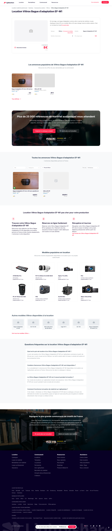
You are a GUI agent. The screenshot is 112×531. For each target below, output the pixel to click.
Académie (37, 457)
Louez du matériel (17, 460)
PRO (16, 91)
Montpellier (59, 490)
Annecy (14, 492)
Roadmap (60, 465)
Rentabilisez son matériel (19, 462)
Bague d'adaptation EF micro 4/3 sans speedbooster (25, 89)
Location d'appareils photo (38, 510)
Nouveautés (60, 462)
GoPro (50, 498)
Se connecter (95, 2)
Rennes (66, 490)
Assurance (15, 468)
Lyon (23, 490)
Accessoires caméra (39, 8)
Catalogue (15, 457)
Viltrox (48, 8)
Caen (87, 490)
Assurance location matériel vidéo (52, 518)
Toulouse (28, 490)
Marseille (18, 490)
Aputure (41, 498)
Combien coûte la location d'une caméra (22, 518)
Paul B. (14, 91)
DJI (26, 498)
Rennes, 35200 (16, 192)
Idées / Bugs (83, 465)
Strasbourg (53, 490)
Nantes (37, 490)
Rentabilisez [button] (31, 2)
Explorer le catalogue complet (44, 131)
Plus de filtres (47, 167)
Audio (24, 504)
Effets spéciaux (52, 504)
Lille (48, 490)
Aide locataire (84, 460)
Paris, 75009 (46, 192)
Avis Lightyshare (39, 468)
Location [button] (21, 2)
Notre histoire (61, 457)
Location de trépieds (77, 510)
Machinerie (30, 504)
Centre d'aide (84, 457)
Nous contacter (84, 468)
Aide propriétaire (85, 462)
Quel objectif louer (37, 518)
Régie (36, 504)
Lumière (20, 504)
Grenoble (71, 490)
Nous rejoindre (61, 460)
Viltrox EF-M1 (38, 89)
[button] (20, 167)
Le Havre (82, 490)
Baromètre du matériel (41, 470)
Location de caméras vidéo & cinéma (21, 510)
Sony (13, 498)
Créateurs (37, 475)
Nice (32, 490)
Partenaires (38, 465)
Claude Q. (37, 91)
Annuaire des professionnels (43, 473)
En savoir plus (65, 25)
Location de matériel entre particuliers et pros (73, 518)
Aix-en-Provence (94, 490)
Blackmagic (31, 498)
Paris (13, 490)
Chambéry (19, 492)
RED (36, 498)
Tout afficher (15, 99)
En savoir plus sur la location (68, 131)
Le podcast (38, 462)
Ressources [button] (55, 2)
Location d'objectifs (51, 510)
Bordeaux (42, 490)
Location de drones (16, 512)
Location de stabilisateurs (64, 510)
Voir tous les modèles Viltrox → (21, 333)
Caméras (30, 8)
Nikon (22, 498)
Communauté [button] (43, 2)
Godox (45, 498)
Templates (37, 460)
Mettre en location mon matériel (68, 434)
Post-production (43, 504)
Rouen (76, 490)
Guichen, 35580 (15, 90)
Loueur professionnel (18, 465)
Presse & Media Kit (62, 468)
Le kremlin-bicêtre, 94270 (40, 90)
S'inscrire (105, 2)
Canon (17, 498)
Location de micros (88, 510)
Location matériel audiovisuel (19, 8)
